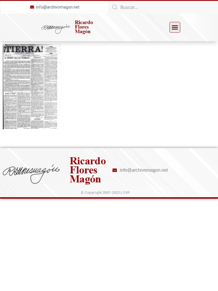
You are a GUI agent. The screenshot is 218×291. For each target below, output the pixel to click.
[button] (174, 27)
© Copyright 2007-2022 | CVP (105, 192)
